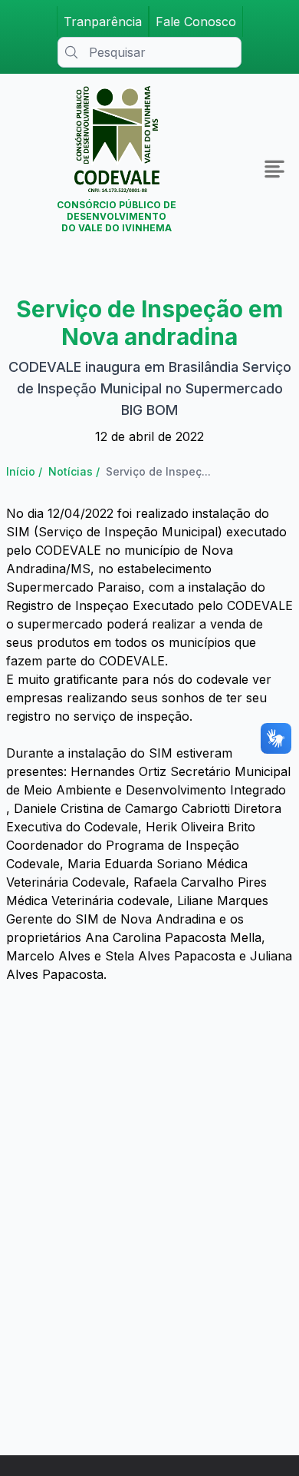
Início (20, 471)
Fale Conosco (196, 21)
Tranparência (103, 21)
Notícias (70, 471)
